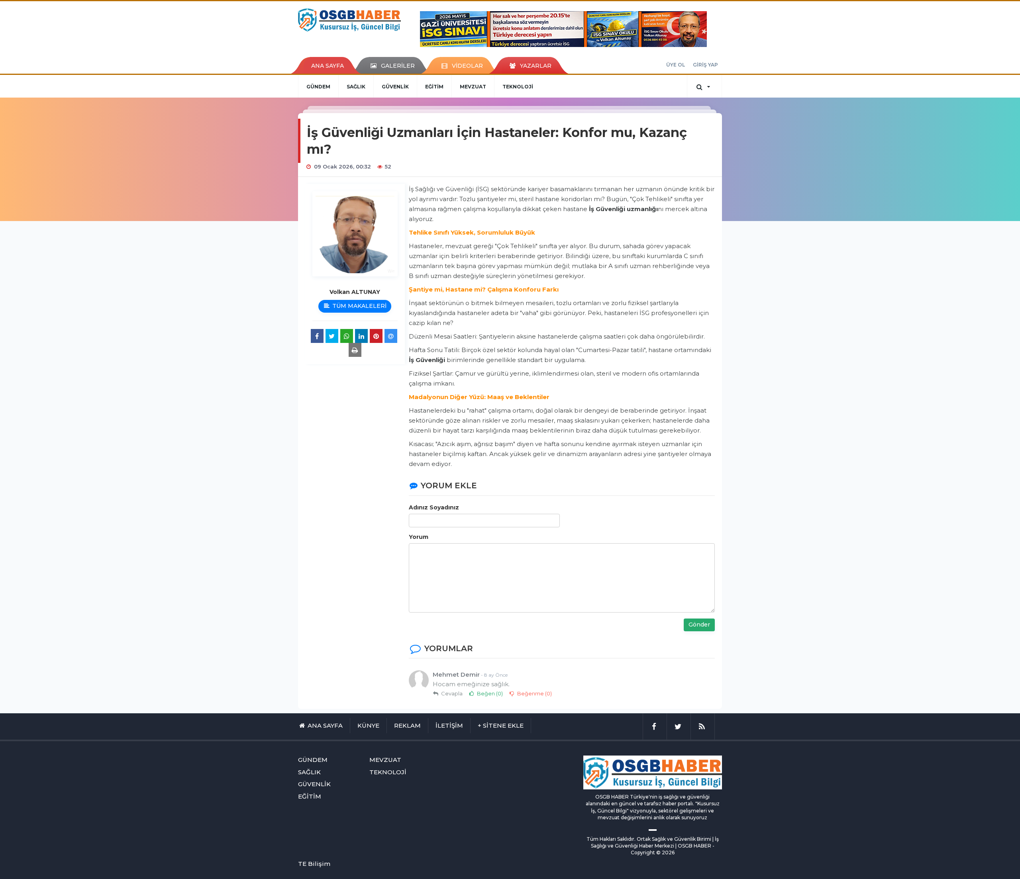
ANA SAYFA (327, 65)
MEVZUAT (473, 87)
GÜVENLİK (395, 87)
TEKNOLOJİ (517, 87)
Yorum (418, 536)
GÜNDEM (318, 87)
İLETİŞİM (449, 725)
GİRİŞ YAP (705, 65)
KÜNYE (368, 725)
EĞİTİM (434, 87)
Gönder (699, 624)
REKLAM (407, 725)
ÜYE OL (675, 65)
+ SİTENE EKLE (501, 725)
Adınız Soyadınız (434, 507)
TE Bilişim (314, 863)
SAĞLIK (356, 87)
